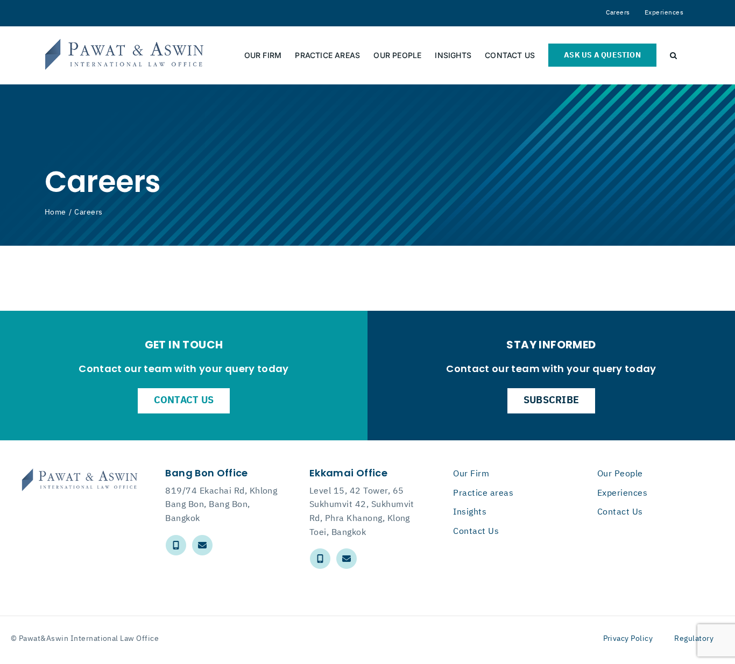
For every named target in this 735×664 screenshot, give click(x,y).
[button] (673, 55)
